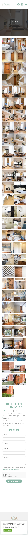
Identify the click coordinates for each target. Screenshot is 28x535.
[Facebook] (18, 4)
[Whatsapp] (17, 430)
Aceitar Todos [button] (7, 530)
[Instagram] (22, 4)
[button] (25, 4)
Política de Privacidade (11, 469)
